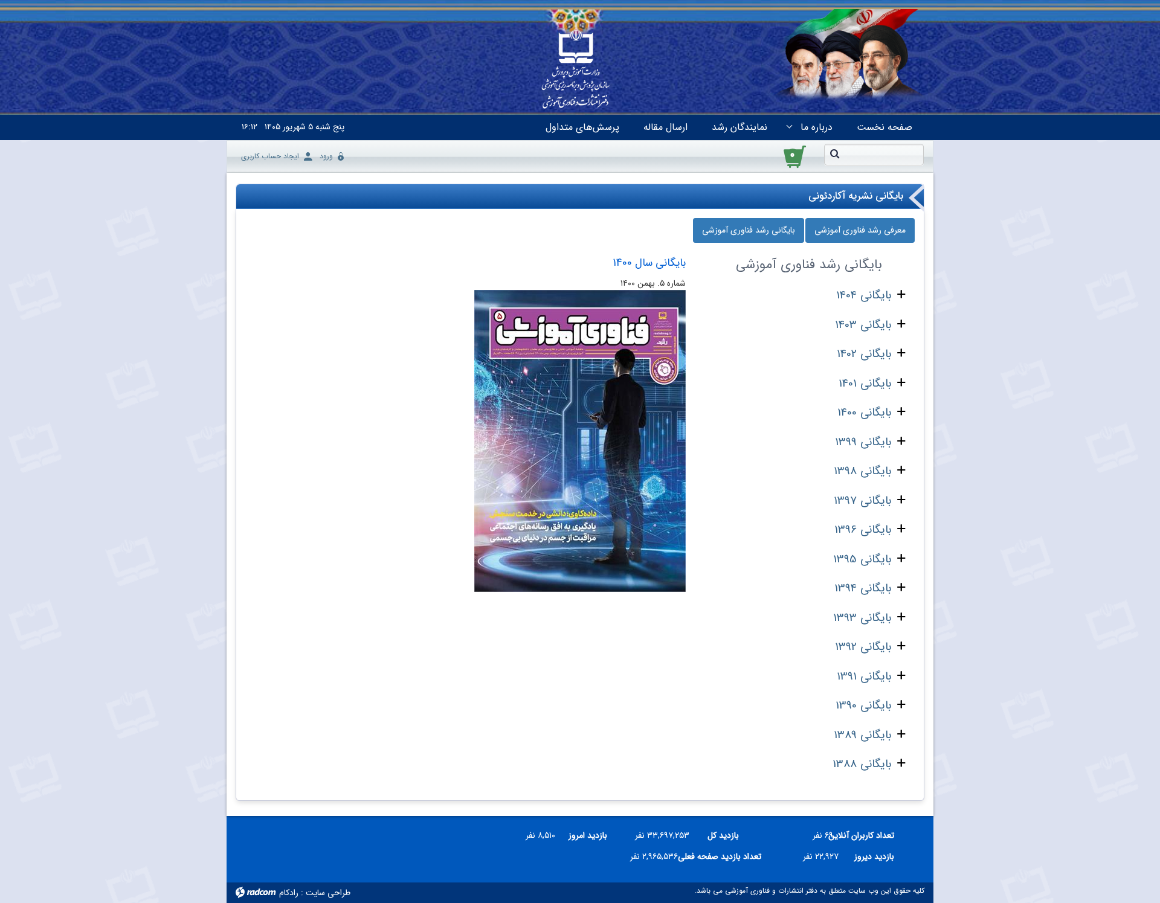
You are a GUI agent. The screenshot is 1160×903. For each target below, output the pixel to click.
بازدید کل (723, 835)
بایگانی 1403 (863, 325)
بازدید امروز (588, 835)
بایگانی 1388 (862, 764)
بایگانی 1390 (863, 705)
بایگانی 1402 (864, 354)
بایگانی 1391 (864, 676)
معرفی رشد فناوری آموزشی (860, 230)
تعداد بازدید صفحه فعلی (724, 856)
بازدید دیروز (874, 856)
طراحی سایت (328, 892)
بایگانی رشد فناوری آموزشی (748, 230)
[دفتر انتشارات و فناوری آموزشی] (575, 70)
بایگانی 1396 (862, 530)
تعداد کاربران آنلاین (868, 835)
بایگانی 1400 (864, 412)
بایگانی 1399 (863, 442)
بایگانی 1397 (862, 501)
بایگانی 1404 (863, 295)
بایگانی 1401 (865, 383)
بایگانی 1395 (862, 559)
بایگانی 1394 (862, 588)
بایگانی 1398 (862, 471)
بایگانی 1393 (862, 618)
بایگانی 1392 (863, 647)
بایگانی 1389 (862, 735)
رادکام (288, 892)
